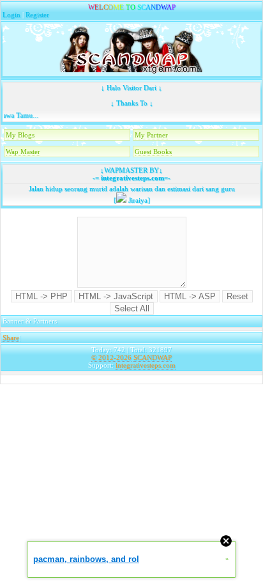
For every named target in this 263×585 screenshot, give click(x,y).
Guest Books (153, 151)
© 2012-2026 (111, 357)
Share (11, 337)
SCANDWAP (152, 357)
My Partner (151, 135)
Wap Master (23, 151)
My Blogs (20, 135)
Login (11, 15)
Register (37, 15)
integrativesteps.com (131, 178)
